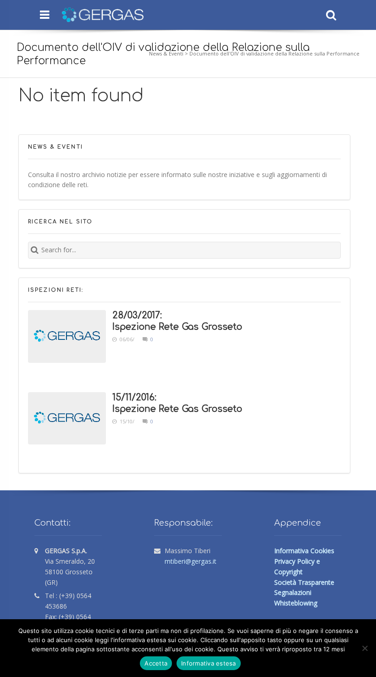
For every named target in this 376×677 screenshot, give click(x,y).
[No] (364, 648)
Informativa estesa (208, 663)
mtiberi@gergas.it (190, 561)
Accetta (155, 663)
